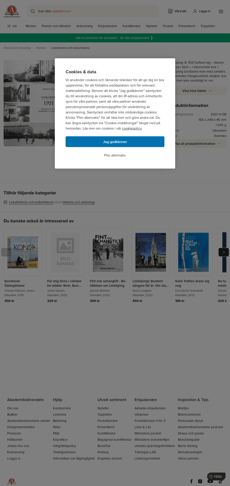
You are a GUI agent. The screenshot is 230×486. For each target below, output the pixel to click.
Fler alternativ (115, 155)
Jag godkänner (115, 141)
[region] (115, 113)
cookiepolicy (132, 128)
